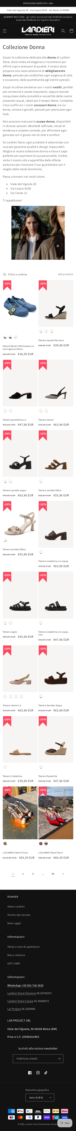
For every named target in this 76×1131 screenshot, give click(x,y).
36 (52, 873)
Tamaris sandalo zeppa (14, 490)
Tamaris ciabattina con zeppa (53, 561)
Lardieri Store (32, 1124)
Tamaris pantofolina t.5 (14, 419)
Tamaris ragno (10, 631)
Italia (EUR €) (36, 1097)
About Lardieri (16, 906)
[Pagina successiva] (63, 874)
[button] (5, 31)
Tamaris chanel (45, 419)
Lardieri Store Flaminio (21, 993)
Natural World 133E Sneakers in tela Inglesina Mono (18, 347)
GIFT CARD (13, 963)
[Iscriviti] (59, 1058)
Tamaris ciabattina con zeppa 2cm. (53, 633)
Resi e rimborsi (16, 955)
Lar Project (14, 1009)
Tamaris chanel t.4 (12, 705)
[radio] (5, 337)
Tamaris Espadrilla (47, 776)
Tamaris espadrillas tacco (51, 340)
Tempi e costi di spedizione (23, 946)
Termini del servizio (18, 915)
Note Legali (14, 923)
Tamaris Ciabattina (12, 776)
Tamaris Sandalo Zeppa (50, 705)
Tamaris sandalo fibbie (49, 490)
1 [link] (13, 874)
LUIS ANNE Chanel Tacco (50, 852)
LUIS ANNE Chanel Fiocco (15, 852)
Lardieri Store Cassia (20, 1001)
